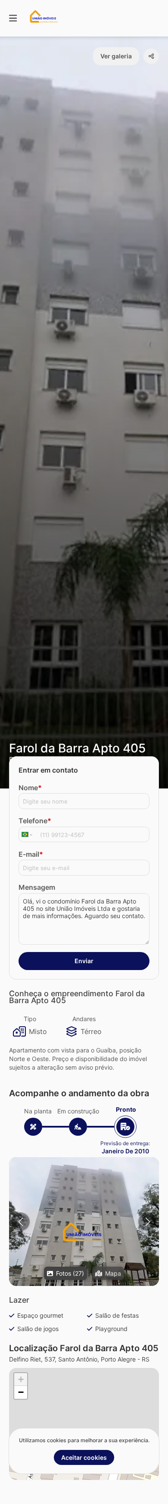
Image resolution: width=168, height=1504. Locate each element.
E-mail (31, 854)
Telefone (35, 820)
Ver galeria (116, 56)
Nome (30, 787)
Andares (84, 1018)
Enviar (84, 960)
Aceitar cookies (84, 1457)
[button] (84, 1234)
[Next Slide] (147, 1222)
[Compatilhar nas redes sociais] (151, 56)
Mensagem (37, 887)
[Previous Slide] (20, 1222)
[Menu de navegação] (13, 18)
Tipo (30, 1018)
